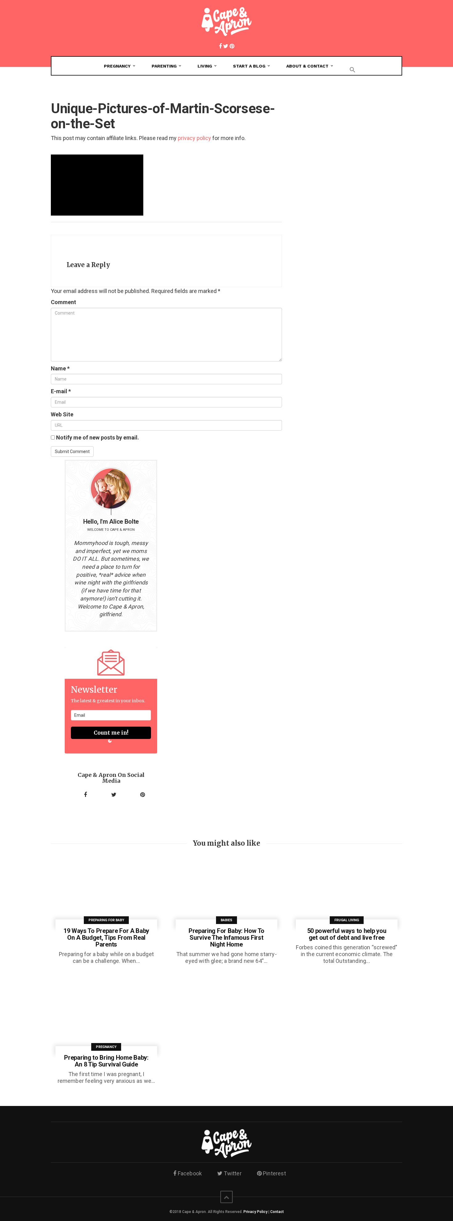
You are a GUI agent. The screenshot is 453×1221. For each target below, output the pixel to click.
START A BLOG (249, 66)
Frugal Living (346, 920)
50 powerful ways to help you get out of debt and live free (346, 934)
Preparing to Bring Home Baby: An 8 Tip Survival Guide (106, 1061)
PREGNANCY (117, 66)
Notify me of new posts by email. (97, 437)
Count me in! (111, 732)
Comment (63, 302)
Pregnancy (106, 1047)
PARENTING (164, 66)
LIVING (205, 66)
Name (60, 368)
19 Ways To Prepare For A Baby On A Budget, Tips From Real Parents (106, 937)
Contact (277, 1212)
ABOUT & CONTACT (307, 66)
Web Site (62, 414)
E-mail (61, 391)
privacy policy (194, 138)
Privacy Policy (255, 1212)
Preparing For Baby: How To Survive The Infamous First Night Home (226, 937)
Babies (226, 920)
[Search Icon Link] (352, 68)
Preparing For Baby (106, 920)
